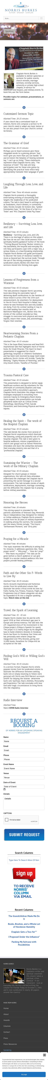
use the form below (20, 92)
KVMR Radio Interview (18, 708)
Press (5, 1038)
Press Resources (10, 1044)
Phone (6, 755)
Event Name (8, 764)
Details (6, 794)
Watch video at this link (19, 598)
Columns (6, 1026)
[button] (44, 1055)
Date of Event (9, 782)
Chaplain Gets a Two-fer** (24, 931)
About (6, 1014)
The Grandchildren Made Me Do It (24, 917)
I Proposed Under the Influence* (24, 936)
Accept (24, 1074)
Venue (6, 773)
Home (6, 1008)
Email (5, 746)
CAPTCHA (7, 813)
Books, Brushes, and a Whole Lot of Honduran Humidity (24, 925)
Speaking (7, 1050)
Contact (6, 1032)
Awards (6, 1020)
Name (6, 737)
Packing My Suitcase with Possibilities (24, 943)
